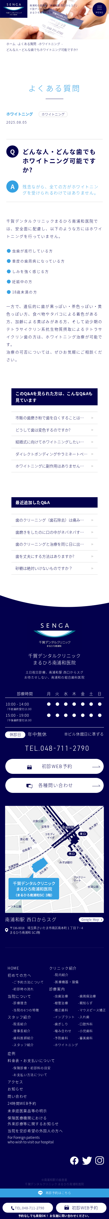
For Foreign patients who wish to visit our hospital (31, 1139)
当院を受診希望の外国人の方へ (35, 1130)
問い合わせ (17, 1096)
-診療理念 (19, 1003)
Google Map (90, 919)
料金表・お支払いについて (31, 1060)
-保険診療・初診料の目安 (31, 1068)
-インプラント (64, 1017)
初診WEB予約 (57, 766)
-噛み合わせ (62, 1031)
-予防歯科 (60, 1038)
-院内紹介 (61, 975)
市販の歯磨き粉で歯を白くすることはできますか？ (56, 417)
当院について (19, 996)
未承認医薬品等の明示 (27, 1110)
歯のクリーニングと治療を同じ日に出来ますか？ (56, 544)
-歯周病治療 (87, 996)
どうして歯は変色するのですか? (42, 429)
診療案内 (57, 988)
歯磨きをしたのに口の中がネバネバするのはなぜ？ (56, 532)
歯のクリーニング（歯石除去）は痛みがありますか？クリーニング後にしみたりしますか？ (56, 520)
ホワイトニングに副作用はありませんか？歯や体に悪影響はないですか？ (56, 466)
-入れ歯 (83, 1017)
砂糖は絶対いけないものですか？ (43, 568)
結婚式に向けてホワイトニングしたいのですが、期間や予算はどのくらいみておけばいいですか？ (56, 441)
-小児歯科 (85, 1031)
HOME (13, 968)
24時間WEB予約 (22, 1103)
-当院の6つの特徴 (25, 1010)
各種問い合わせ (56, 785)
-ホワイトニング (65, 1045)
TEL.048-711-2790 (57, 748)
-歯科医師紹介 (23, 1038)
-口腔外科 (85, 1024)
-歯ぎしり (60, 1024)
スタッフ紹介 (19, 1017)
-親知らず (85, 1003)
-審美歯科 (85, 1038)
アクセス (15, 1081)
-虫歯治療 (60, 996)
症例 (11, 1053)
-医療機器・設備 (66, 982)
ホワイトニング (19, 113)
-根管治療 (60, 1003)
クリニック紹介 (63, 968)
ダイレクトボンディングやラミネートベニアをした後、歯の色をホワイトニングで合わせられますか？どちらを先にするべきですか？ (56, 454)
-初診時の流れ (23, 989)
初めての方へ (19, 975)
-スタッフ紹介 (23, 1045)
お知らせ (15, 1088)
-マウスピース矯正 (92, 1010)
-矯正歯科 (60, 1010)
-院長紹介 (19, 1024)
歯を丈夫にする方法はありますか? (44, 556)
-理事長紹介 (21, 1031)
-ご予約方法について (28, 982)
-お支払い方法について (29, 1075)
